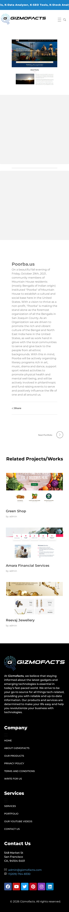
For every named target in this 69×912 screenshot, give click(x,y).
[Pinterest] (33, 886)
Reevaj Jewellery (20, 620)
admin (13, 516)
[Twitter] (24, 886)
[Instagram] (41, 886)
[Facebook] (8, 886)
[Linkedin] (50, 886)
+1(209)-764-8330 (19, 874)
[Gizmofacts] (23, 19)
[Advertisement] (34, 129)
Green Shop (16, 511)
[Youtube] (16, 886)
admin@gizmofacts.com (25, 869)
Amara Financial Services (27, 566)
